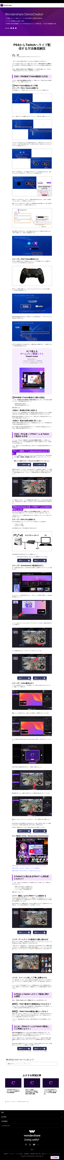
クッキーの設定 (19, 1153)
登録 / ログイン (11, 1063)
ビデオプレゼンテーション (35, 56)
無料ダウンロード (23, 560)
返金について (45, 1153)
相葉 (18, 55)
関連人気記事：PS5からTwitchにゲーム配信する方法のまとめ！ (26, 870)
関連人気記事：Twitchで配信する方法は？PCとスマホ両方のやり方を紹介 (29, 865)
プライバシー (12, 1153)
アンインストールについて (54, 1153)
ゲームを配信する (23, 464)
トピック (14, 1101)
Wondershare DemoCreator (30, 455)
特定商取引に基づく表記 (35, 1153)
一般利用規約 (26, 1153)
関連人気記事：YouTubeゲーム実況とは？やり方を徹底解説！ (26, 868)
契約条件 (6, 1153)
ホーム (8, 1101)
